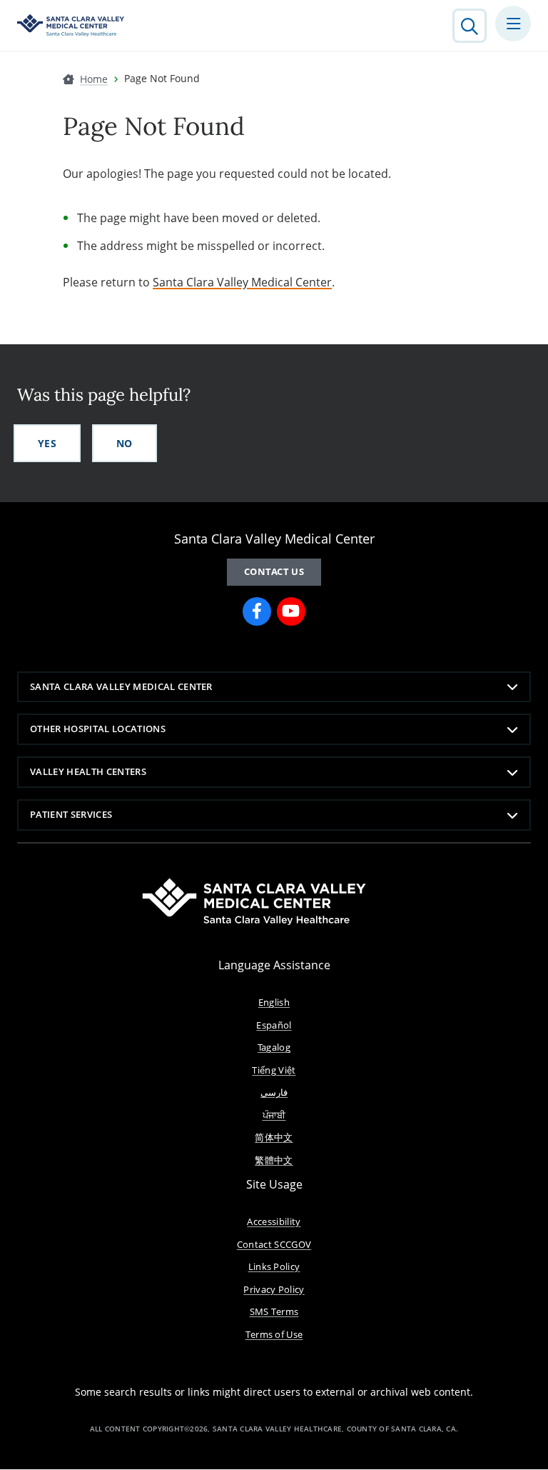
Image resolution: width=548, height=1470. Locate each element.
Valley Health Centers (88, 771)
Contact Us (274, 571)
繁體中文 (274, 1160)
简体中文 (274, 1137)
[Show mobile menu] (513, 23)
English (274, 1002)
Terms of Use (274, 1334)
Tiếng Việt (273, 1070)
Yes (47, 443)
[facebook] (257, 611)
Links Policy (274, 1266)
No (124, 443)
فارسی (274, 1092)
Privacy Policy (274, 1289)
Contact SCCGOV (274, 1244)
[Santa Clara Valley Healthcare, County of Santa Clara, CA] (70, 25)
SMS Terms (274, 1311)
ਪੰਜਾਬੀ (274, 1115)
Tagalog (274, 1047)
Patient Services (71, 814)
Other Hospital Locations (98, 728)
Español (273, 1025)
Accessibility (273, 1221)
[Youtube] (291, 611)
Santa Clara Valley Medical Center (242, 282)
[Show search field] (469, 26)
